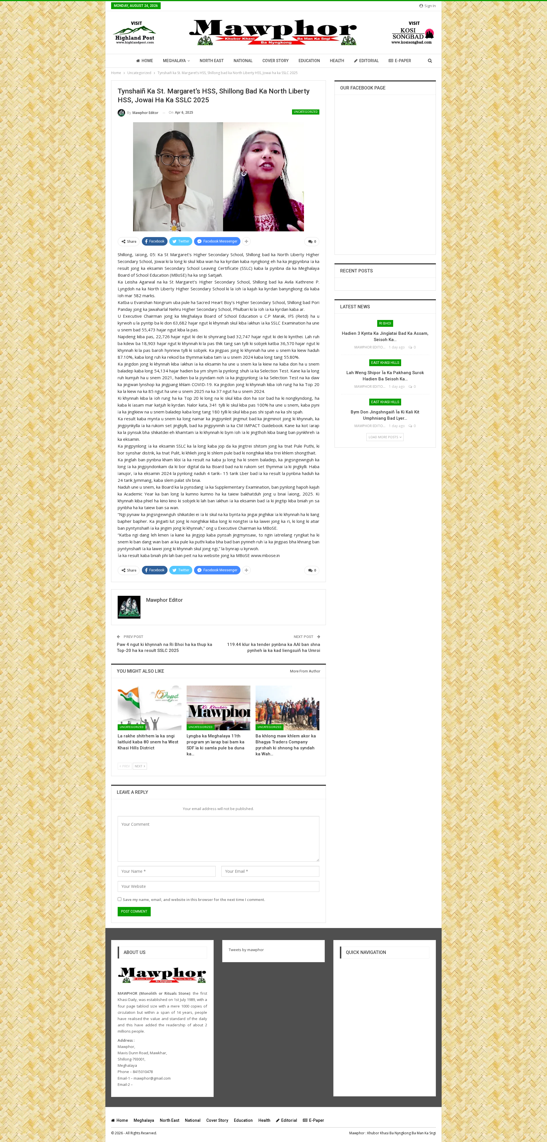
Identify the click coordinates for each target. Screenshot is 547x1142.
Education (309, 60)
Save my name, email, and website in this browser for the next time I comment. (194, 899)
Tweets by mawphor (246, 949)
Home (147, 60)
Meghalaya (174, 60)
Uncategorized (306, 111)
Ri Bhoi (385, 323)
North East (212, 60)
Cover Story (275, 60)
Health (337, 60)
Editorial (369, 60)
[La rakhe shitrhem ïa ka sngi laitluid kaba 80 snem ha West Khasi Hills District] (149, 708)
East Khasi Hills (385, 363)
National (243, 60)
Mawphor (357, 1133)
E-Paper (403, 60)
